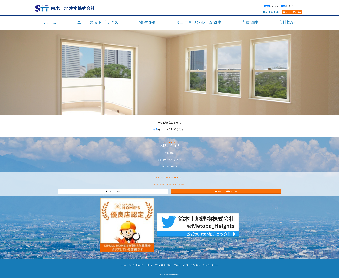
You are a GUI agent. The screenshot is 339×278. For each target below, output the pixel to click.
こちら (154, 129)
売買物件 (250, 22)
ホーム (50, 22)
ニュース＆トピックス (97, 22)
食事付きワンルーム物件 (198, 22)
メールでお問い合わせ (293, 12)
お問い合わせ (195, 265)
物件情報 (147, 22)
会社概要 (287, 22)
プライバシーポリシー (210, 265)
